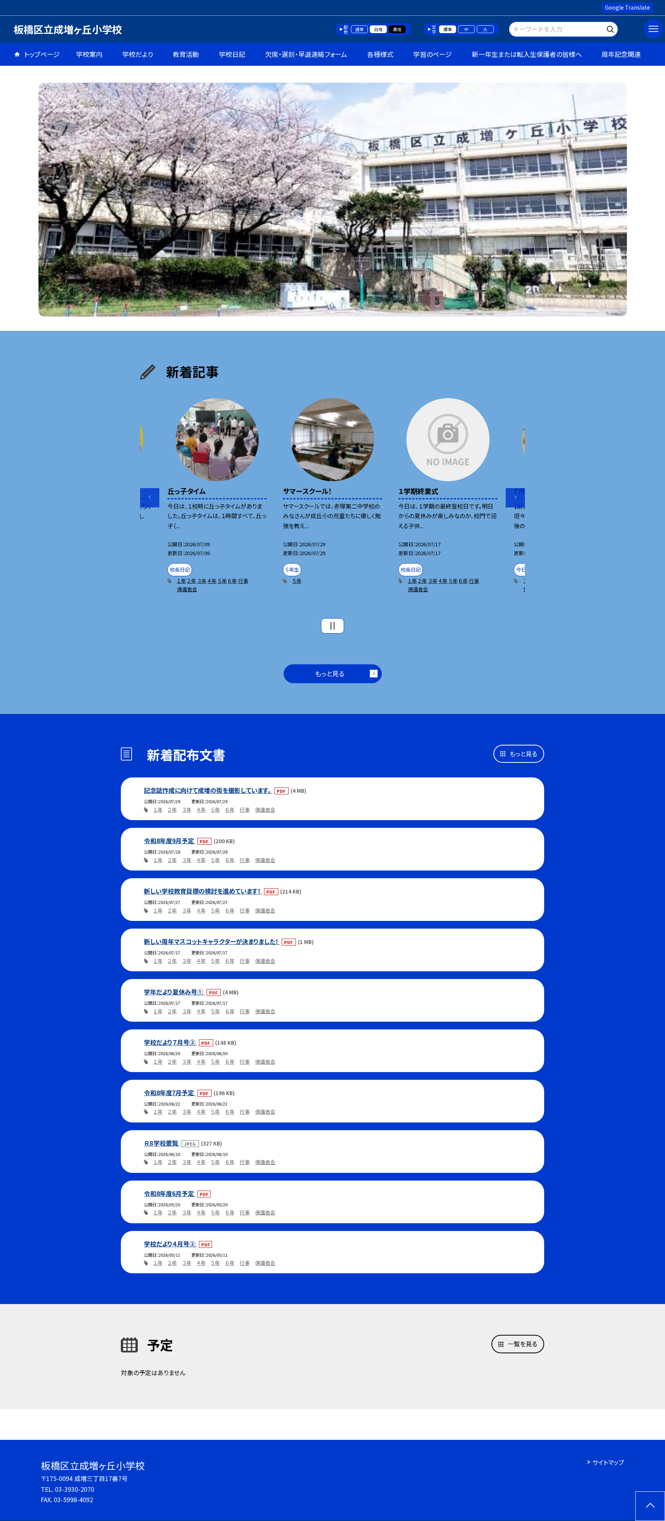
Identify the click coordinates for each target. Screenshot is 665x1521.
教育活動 (186, 54)
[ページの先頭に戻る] (650, 1506)
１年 (181, 580)
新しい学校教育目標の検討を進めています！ (203, 891)
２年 (191, 580)
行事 (243, 580)
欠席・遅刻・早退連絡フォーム (306, 54)
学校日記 (232, 54)
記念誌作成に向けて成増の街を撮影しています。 (208, 790)
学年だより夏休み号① (174, 991)
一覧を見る (522, 1343)
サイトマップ (608, 1462)
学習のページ (432, 54)
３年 (201, 580)
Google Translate (627, 7)
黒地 (397, 29)
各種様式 (380, 54)
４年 (211, 580)
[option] (332, 200)
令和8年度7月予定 (169, 1092)
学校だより (137, 54)
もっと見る (329, 673)
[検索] (611, 28)
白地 (378, 29)
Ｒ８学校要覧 (162, 1142)
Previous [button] (149, 497)
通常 (359, 29)
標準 (447, 29)
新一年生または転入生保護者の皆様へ (527, 54)
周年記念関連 (621, 54)
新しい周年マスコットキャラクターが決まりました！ (212, 941)
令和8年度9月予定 (169, 840)
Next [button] (515, 497)
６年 (232, 580)
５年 (222, 580)
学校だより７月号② (170, 1042)
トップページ (42, 54)
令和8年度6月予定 (169, 1193)
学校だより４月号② (170, 1243)
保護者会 (187, 589)
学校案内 (89, 54)
